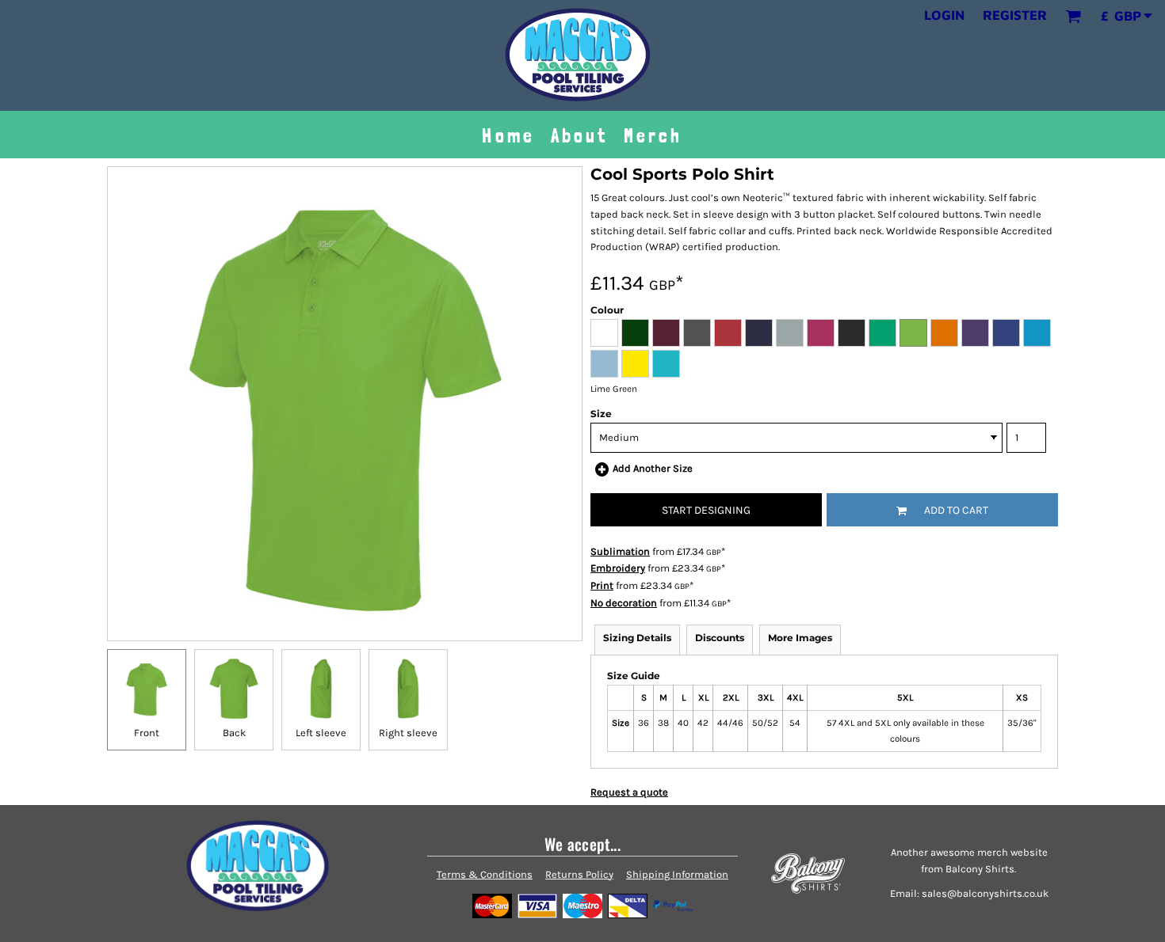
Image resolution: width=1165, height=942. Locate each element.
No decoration (623, 603)
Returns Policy (579, 874)
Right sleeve (408, 733)
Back (234, 733)
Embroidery (617, 568)
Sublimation (620, 551)
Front (146, 733)
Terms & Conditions (485, 874)
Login (944, 15)
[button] (1073, 16)
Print (601, 585)
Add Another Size (653, 468)
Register (1015, 15)
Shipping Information (677, 874)
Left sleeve (321, 733)
